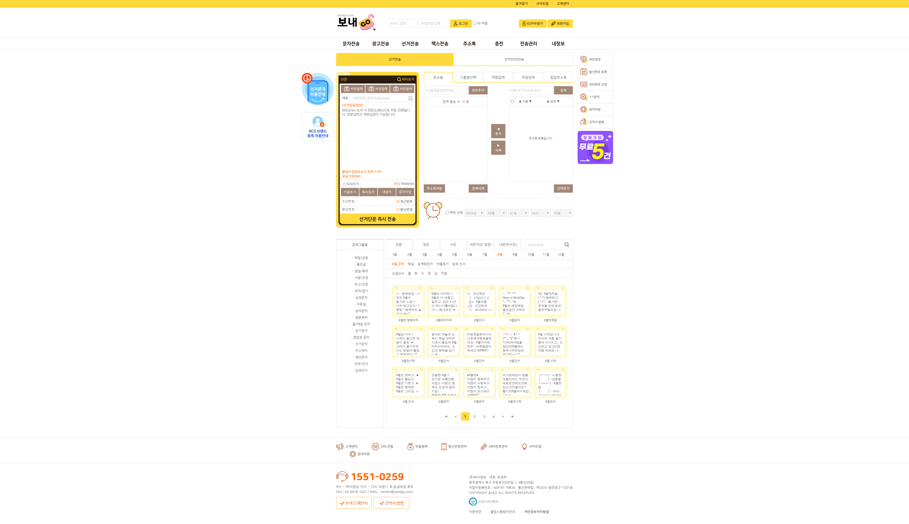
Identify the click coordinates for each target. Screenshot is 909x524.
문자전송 (351, 43)
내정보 (558, 43)
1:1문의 (594, 97)
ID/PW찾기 (535, 24)
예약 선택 (456, 213)
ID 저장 (482, 23)
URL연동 (387, 447)
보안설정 (595, 59)
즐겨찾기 (522, 4)
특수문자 (368, 192)
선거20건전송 (514, 59)
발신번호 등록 (598, 72)
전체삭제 (478, 189)
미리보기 (408, 79)
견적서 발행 (394, 503)
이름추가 (350, 192)
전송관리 (528, 43)
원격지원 (363, 454)
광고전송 (380, 43)
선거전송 (410, 43)
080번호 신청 (598, 84)
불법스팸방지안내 (502, 512)
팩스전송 (439, 43)
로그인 (463, 24)
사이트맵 (542, 4)
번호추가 (478, 90)
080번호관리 (498, 447)
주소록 (469, 43)
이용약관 (475, 512)
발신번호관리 (457, 447)
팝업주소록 (558, 77)
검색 (567, 245)
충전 (499, 43)
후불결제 (421, 447)
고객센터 (563, 4)
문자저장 (405, 192)
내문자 (387, 192)
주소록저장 (434, 189)
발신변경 (406, 210)
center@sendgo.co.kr (397, 492)
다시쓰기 (353, 184)
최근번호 (406, 202)
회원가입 (563, 24)
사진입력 (357, 89)
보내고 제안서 (356, 503)
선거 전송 (377, 219)
